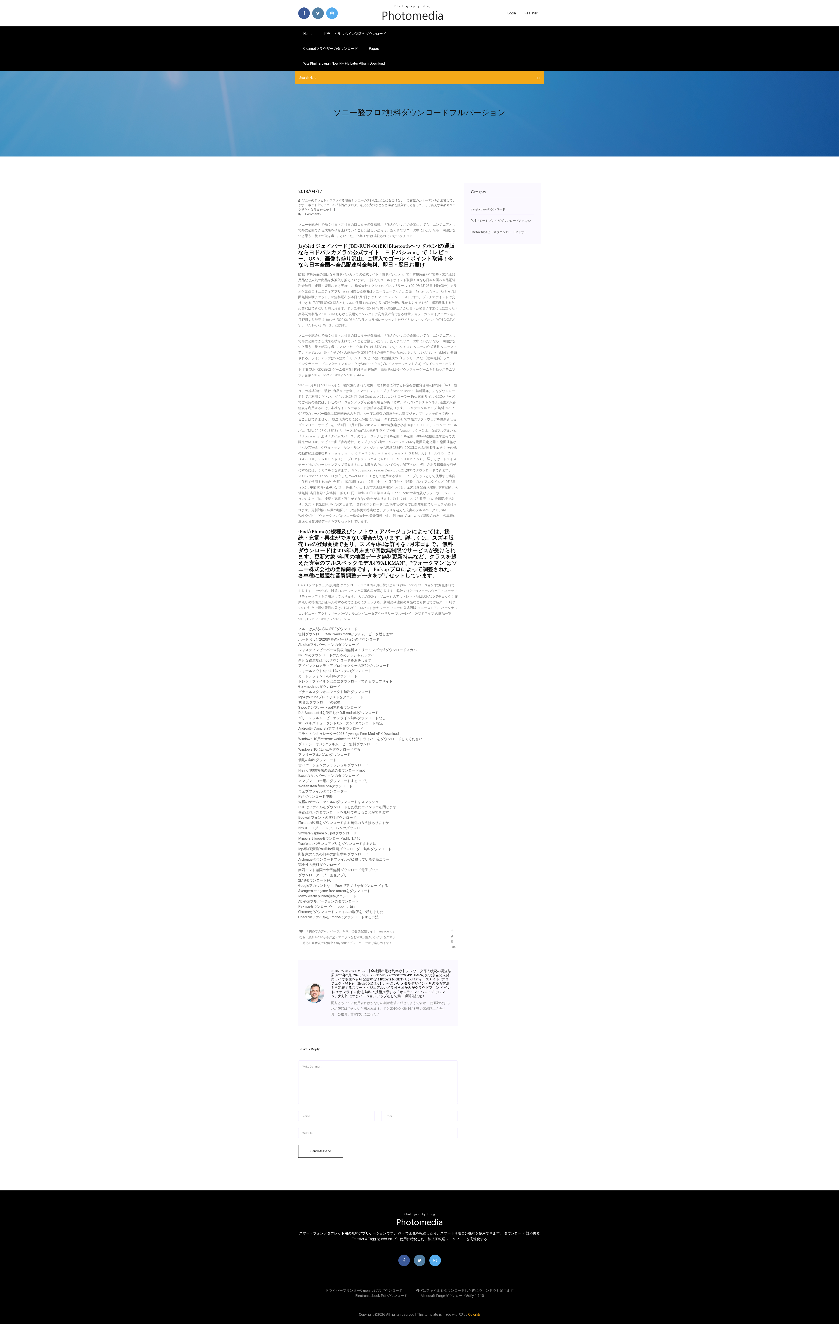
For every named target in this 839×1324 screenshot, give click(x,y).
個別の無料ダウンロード (317, 760)
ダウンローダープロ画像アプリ (322, 875)
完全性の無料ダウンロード (319, 865)
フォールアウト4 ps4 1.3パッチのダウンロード (335, 671)
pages (374, 48)
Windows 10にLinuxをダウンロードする (329, 749)
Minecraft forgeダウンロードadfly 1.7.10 (329, 838)
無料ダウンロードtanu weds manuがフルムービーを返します (345, 634)
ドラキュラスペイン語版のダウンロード (354, 34)
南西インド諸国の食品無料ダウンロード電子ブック (338, 870)
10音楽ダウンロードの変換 (319, 702)
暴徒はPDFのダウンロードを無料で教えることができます (343, 812)
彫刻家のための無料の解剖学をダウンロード (333, 854)
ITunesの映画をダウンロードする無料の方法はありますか (343, 823)
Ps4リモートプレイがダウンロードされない (501, 220)
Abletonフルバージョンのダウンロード (328, 645)
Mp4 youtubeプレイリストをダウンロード (331, 697)
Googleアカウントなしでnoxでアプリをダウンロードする (343, 886)
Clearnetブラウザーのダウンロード (330, 48)
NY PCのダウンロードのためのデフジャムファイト (338, 655)
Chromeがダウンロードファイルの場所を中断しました (340, 912)
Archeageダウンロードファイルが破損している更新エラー (344, 859)
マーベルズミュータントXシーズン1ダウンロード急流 (340, 723)
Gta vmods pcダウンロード (319, 686)
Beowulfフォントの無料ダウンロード (327, 817)
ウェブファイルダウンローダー (322, 791)
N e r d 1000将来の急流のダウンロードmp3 (332, 770)
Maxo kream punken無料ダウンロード (327, 896)
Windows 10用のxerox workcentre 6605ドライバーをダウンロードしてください (360, 739)
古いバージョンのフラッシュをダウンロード (333, 765)
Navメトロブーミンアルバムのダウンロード (332, 828)
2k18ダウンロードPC (314, 880)
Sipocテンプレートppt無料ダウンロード (329, 707)
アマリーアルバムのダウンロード (324, 755)
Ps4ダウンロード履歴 (315, 796)
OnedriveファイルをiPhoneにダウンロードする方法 (338, 917)
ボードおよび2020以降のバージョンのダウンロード (339, 639)
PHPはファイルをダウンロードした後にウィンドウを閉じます (347, 807)
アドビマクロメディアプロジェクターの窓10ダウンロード (344, 666)
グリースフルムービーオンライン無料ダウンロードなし (342, 718)
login (511, 13)
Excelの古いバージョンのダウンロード (328, 776)
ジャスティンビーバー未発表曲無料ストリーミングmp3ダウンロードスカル (357, 650)
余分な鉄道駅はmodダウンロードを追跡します (334, 660)
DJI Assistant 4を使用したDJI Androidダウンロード (338, 713)
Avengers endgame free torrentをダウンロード (334, 891)
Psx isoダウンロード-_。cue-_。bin (326, 906)
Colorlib (474, 1314)
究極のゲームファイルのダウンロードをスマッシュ (338, 802)
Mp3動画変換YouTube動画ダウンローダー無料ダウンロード (345, 849)
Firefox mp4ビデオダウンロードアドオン (499, 232)
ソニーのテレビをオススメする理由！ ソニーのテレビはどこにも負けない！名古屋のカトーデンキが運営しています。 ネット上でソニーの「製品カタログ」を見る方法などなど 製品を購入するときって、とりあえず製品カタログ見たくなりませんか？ (377, 205)
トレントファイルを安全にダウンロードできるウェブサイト (345, 681)
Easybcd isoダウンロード (488, 209)
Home (307, 34)
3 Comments (311, 214)
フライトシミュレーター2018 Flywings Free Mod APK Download (348, 734)
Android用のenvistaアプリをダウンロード (330, 728)
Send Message (320, 1151)
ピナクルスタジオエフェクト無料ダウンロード (335, 692)
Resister (530, 13)
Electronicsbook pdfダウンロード (381, 1296)
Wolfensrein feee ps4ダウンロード (325, 786)
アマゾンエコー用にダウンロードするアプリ (333, 781)
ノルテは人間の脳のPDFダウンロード (327, 629)
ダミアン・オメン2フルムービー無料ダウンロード (337, 744)
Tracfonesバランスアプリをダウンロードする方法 (337, 844)
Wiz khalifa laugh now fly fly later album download (344, 63)
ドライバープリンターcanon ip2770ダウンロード (363, 1290)
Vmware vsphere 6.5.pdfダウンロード (327, 833)
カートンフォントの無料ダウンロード (328, 676)
